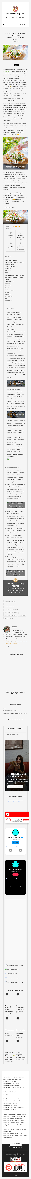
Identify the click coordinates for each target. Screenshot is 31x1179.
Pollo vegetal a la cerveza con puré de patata (20, 1007)
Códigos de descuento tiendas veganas (14, 1114)
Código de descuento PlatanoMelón (13, 1118)
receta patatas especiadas (11, 609)
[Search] (27, 24)
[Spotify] (22, 24)
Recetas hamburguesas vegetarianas (13, 1077)
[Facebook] (9, 1147)
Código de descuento (9, 1125)
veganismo (22, 615)
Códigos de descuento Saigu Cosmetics (14, 1116)
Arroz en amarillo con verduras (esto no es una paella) (20, 1055)
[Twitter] (16, 24)
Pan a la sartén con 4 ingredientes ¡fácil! (20, 1032)
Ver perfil (15, 842)
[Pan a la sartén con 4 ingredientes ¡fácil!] (21, 1023)
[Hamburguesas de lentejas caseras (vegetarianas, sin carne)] (10, 999)
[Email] (20, 24)
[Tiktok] (24, 24)
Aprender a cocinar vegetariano (12, 1079)
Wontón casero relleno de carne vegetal (9, 1031)
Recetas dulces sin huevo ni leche (12, 1101)
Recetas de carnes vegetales (11, 1099)
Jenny (14, 627)
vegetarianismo (9, 618)
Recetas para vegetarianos (11, 1085)
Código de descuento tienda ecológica (14, 1122)
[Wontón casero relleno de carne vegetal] (10, 1023)
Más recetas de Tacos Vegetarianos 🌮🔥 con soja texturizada (10, 1056)
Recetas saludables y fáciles (11, 1083)
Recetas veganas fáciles (10, 1081)
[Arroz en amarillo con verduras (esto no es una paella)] (21, 1045)
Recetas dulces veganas (10, 1103)
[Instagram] (18, 24)
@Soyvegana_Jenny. (15, 592)
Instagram (6, 71)
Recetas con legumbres (10, 1105)
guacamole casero (10, 601)
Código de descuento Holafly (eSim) (13, 1120)
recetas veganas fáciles (11, 612)
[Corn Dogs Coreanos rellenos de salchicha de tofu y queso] (15, 674)
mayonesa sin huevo (10, 604)
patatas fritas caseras (10, 607)
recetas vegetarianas (10, 615)
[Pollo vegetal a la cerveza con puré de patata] (21, 999)
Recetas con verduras (9, 1109)
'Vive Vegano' (7, 641)
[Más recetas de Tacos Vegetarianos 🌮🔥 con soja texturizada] (10, 1045)
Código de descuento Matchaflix (12, 1133)
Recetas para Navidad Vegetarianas (13, 1107)
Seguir (15, 874)
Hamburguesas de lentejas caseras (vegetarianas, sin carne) (9, 1009)
